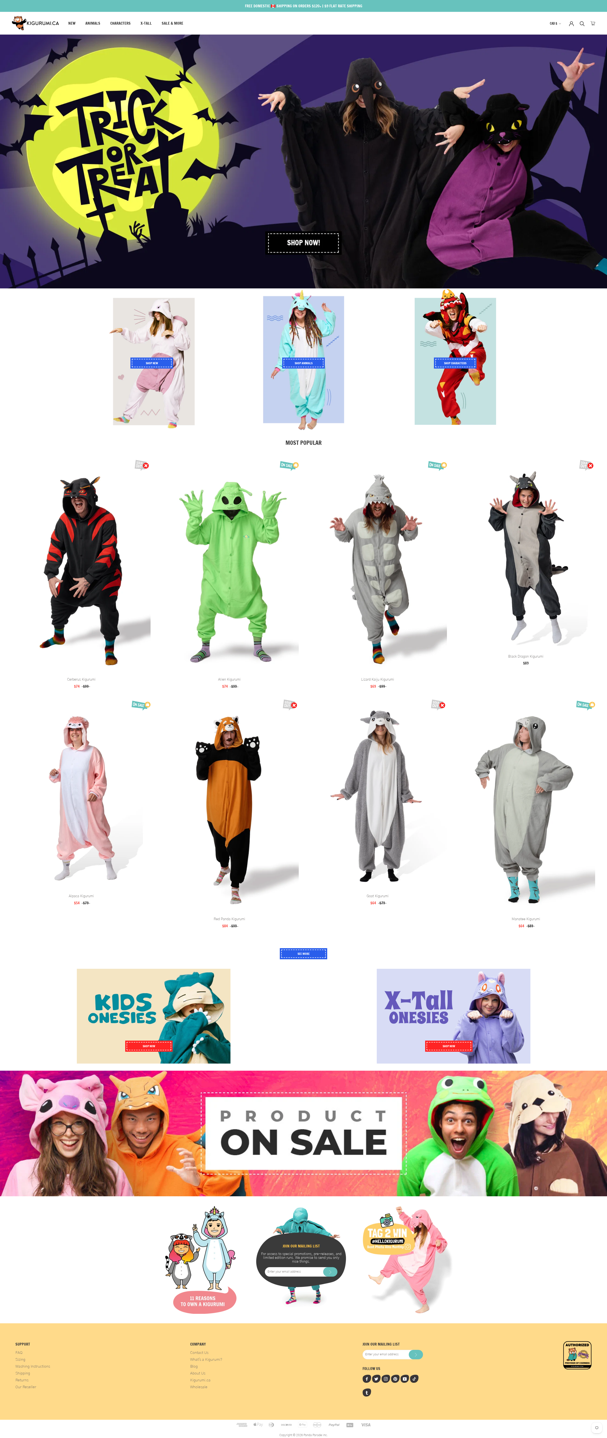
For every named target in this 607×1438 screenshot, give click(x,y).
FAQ (19, 1353)
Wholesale (198, 1387)
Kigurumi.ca (200, 1380)
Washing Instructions (32, 1366)
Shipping (22, 1373)
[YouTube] (405, 1379)
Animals (92, 23)
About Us (197, 1373)
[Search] (582, 23)
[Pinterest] (395, 1379)
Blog (194, 1366)
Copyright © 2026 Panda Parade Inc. (303, 1435)
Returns (21, 1380)
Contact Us (199, 1353)
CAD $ (553, 23)
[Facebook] (367, 1379)
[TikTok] (414, 1379)
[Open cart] (593, 23)
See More (304, 954)
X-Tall (146, 23)
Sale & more (172, 23)
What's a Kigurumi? (206, 1359)
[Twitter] (376, 1379)
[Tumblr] (367, 1392)
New (71, 23)
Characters (120, 23)
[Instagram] (386, 1379)
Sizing (20, 1359)
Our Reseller (25, 1387)
